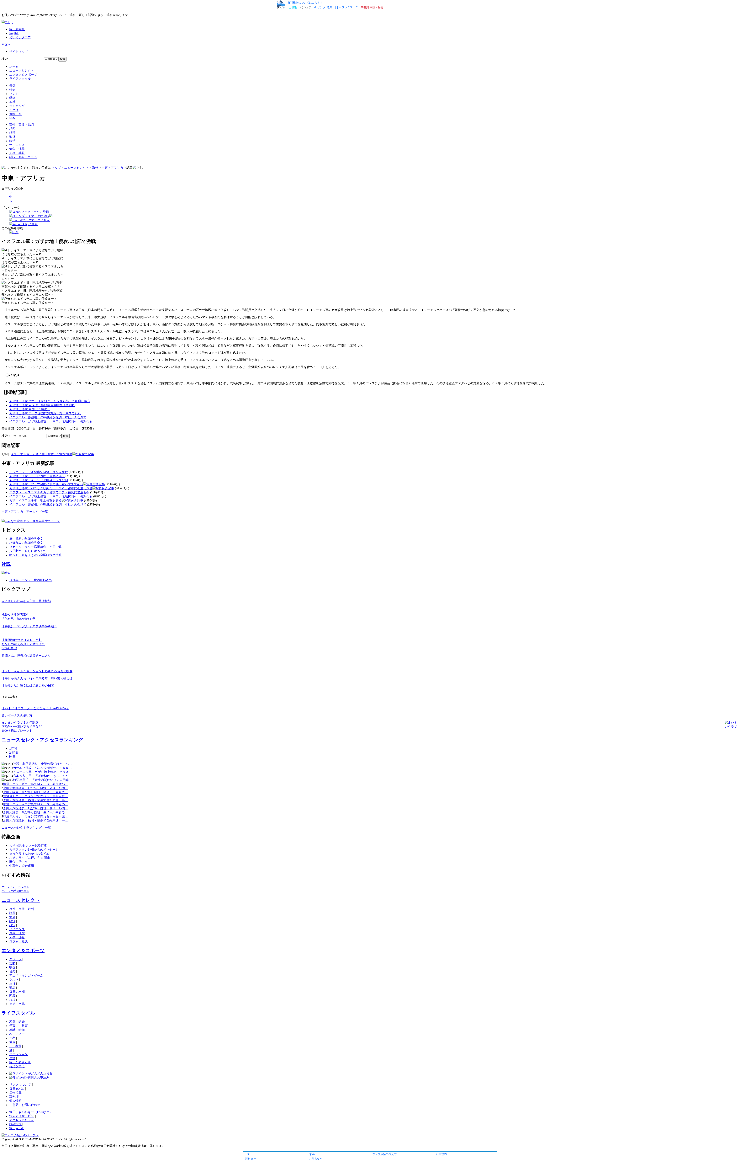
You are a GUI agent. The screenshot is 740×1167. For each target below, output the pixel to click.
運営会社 (250, 1158)
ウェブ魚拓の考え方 (384, 1154)
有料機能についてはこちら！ (305, 2)
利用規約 (441, 1154)
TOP (248, 1154)
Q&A (312, 1154)
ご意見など (315, 1158)
